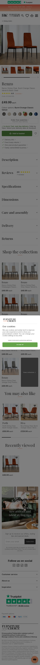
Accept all (20, 344)
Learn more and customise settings (20, 340)
